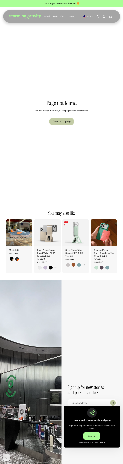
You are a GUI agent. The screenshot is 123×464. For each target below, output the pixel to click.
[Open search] (97, 16)
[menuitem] (71, 16)
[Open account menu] (104, 16)
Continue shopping (61, 121)
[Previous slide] (3, 3)
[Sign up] (113, 403)
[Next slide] (119, 3)
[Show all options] (55, 268)
